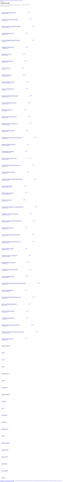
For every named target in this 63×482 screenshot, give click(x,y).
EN (3, 1)
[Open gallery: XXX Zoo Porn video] (10, 463)
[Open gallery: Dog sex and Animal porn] (10, 470)
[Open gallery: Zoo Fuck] (9, 359)
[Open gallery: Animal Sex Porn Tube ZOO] (11, 373)
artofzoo (3, 20)
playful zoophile (3, 159)
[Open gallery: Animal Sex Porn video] (10, 387)
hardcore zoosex (15, 0)
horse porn (18, 0)
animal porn (8, 0)
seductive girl (3, 13)
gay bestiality (11, 0)
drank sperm (6, 55)
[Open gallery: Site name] (9, 352)
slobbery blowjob (7, 27)
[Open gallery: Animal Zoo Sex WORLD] (11, 449)
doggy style (6, 62)
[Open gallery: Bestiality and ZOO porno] (10, 456)
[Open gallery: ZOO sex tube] (9, 477)
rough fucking (2, 0)
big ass (2, 270)
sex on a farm (5, 0)
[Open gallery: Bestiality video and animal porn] (11, 442)
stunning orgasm (7, 13)
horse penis (3, 166)
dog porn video (21, 0)
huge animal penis (4, 277)
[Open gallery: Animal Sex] (9, 380)
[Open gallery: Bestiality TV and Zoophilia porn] (11, 345)
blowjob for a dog (4, 124)
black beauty (3, 173)
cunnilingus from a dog (8, 152)
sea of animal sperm (4, 180)
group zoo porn (3, 27)
